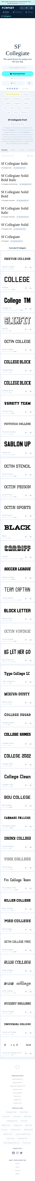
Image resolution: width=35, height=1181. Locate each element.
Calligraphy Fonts (11, 1112)
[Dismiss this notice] (33, 2)
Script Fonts (6, 1116)
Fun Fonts (4, 1129)
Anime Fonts (10, 1138)
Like (14, 83)
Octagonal (7, 99)
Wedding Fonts (28, 1129)
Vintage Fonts (18, 1125)
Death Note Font (17, 1079)
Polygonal (17, 103)
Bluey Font (17, 1096)
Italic (19, 108)
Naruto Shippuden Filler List (11, 1143)
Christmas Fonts (16, 1129)
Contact (17, 1170)
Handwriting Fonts (12, 1121)
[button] (26, 8)
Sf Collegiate (11, 130)
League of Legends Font (17, 1086)
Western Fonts (8, 1134)
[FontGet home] (7, 7)
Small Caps (17, 99)
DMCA (17, 1174)
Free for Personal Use (13, 94)
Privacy (17, 1163)
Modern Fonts (6, 1125)
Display (26, 103)
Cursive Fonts (24, 1112)
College (25, 94)
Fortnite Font (17, 1103)
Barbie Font (17, 1100)
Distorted (24, 112)
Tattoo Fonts (27, 1116)
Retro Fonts (28, 1125)
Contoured (27, 108)
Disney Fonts (27, 1143)
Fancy (16, 112)
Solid (4, 108)
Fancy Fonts (17, 1116)
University (27, 99)
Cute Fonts (24, 1121)
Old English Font (22, 1138)
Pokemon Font (17, 1089)
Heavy (12, 108)
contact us (21, 3)
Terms (17, 1167)
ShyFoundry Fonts (18, 124)
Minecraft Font (17, 1082)
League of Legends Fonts (23, 1134)
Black (8, 112)
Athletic (8, 103)
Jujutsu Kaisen (17, 1093)
